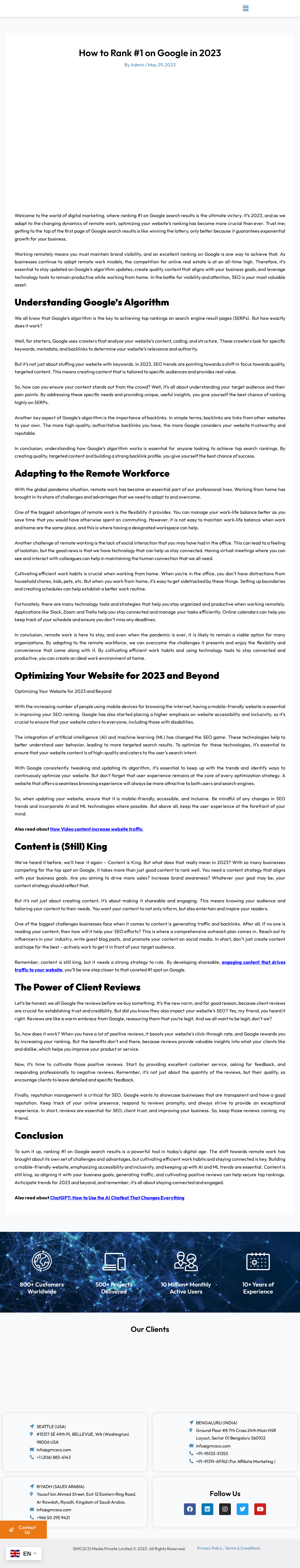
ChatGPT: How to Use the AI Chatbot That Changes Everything (117, 1198)
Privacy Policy (209, 1548)
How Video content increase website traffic (97, 829)
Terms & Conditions (242, 1548)
